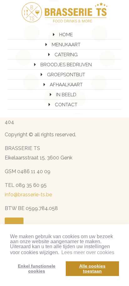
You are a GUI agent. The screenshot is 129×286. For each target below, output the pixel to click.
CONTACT (66, 105)
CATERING (66, 55)
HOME (66, 35)
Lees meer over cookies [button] (87, 252)
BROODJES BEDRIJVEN (66, 65)
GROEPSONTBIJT (66, 75)
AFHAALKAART (66, 85)
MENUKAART (66, 45)
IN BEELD (66, 95)
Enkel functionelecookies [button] (36, 268)
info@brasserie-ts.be (28, 195)
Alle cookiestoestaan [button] (92, 268)
